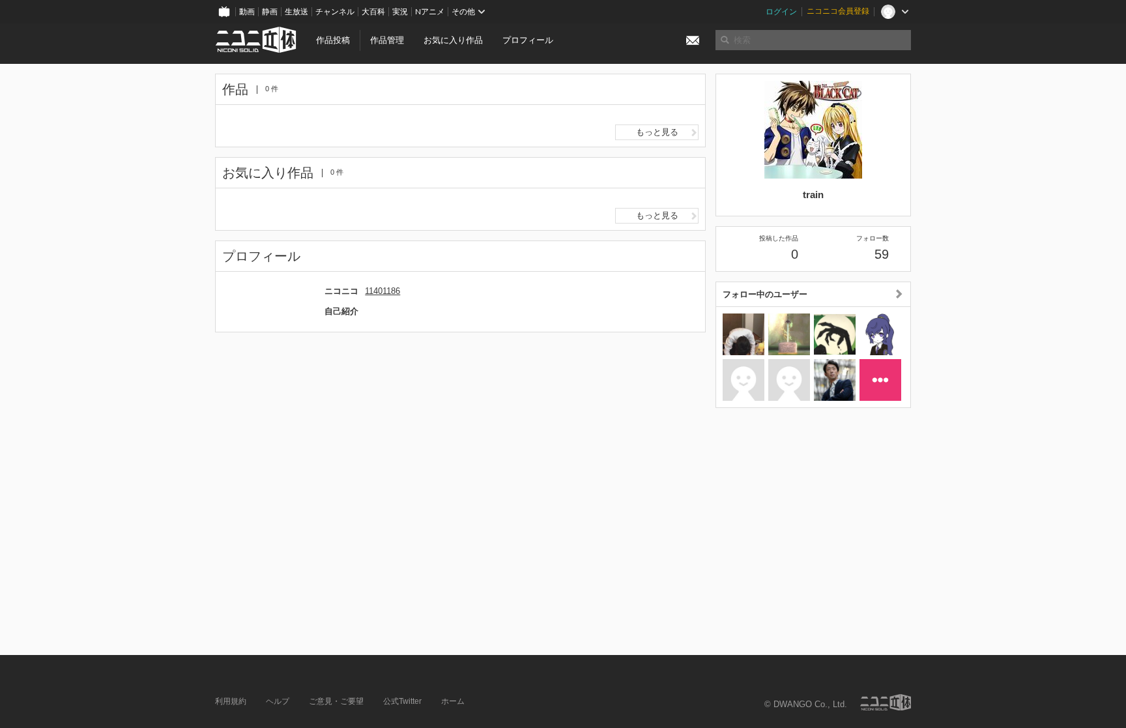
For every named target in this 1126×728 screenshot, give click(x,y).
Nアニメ (429, 12)
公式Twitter (402, 701)
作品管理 (387, 40)
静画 (270, 12)
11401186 (382, 291)
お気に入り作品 (453, 40)
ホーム (453, 701)
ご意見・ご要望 (336, 701)
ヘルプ (277, 701)
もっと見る (657, 132)
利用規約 (230, 701)
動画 (247, 12)
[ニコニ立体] (885, 702)
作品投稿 (333, 40)
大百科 (373, 12)
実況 (400, 12)
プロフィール (527, 40)
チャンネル (334, 12)
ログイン (781, 12)
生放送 (296, 12)
